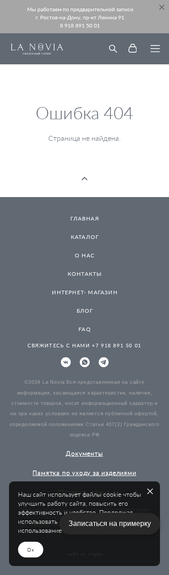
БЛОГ (85, 310)
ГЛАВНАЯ (84, 218)
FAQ (84, 329)
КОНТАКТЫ (85, 273)
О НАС (85, 255)
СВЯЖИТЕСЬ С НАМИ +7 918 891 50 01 (84, 345)
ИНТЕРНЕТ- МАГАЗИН (84, 292)
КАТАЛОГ (85, 237)
